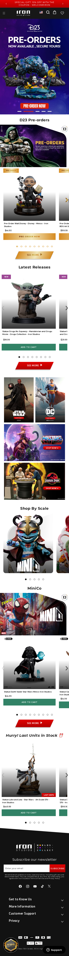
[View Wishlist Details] (62, 13)
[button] (3, 13)
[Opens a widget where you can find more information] (54, 950)
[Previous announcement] (6, 3)
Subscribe (57, 868)
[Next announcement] (62, 3)
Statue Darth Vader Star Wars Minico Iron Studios (28, 692)
